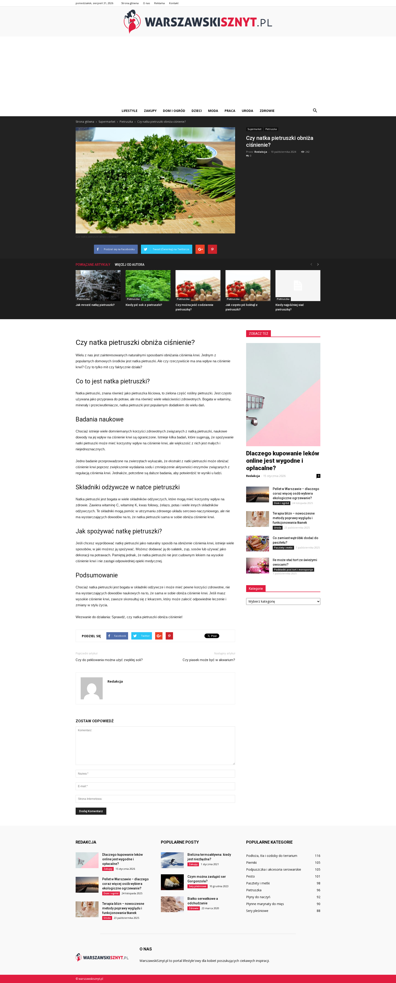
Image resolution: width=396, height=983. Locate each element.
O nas (146, 3)
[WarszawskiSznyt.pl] (198, 22)
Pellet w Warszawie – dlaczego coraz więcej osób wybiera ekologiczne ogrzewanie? (296, 493)
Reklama (159, 3)
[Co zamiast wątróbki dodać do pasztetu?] (257, 543)
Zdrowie (267, 110)
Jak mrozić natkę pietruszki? (95, 305)
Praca (230, 110)
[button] (314, 110)
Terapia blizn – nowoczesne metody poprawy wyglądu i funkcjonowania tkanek (294, 518)
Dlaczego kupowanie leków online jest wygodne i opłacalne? (282, 460)
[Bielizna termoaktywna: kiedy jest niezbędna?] (172, 860)
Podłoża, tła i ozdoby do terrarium (271, 855)
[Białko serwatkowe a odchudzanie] (172, 904)
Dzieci (197, 110)
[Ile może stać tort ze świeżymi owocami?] (257, 565)
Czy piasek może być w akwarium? (209, 660)
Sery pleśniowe (197, 886)
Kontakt (174, 3)
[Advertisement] (198, 71)
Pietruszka (271, 129)
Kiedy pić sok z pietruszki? (144, 305)
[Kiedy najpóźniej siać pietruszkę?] (297, 285)
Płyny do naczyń (258, 897)
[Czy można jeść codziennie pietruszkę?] (198, 285)
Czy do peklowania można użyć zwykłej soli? (109, 660)
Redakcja (260, 151)
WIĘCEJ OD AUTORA (129, 264)
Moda (213, 110)
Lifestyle (130, 110)
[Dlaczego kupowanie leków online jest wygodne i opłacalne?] (87, 860)
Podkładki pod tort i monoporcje (293, 569)
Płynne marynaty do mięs (265, 904)
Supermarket (254, 129)
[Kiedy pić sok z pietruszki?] (148, 285)
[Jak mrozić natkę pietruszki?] (98, 285)
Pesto (250, 876)
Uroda (247, 110)
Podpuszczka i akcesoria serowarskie (273, 869)
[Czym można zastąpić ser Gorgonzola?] (172, 882)
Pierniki (251, 862)
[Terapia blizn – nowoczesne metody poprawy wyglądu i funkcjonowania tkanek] (257, 519)
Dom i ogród (174, 110)
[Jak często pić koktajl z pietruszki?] (248, 285)
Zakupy (150, 110)
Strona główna (130, 3)
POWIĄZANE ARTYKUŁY (93, 264)
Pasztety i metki (283, 547)
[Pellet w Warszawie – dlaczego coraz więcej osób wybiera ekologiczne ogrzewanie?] (257, 494)
